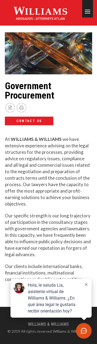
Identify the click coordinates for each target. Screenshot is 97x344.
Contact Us (29, 121)
